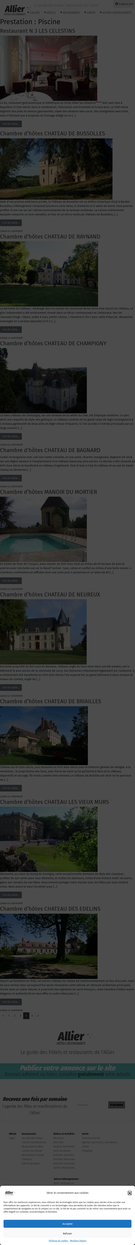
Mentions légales (78, 1241)
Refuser (67, 1233)
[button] (129, 1193)
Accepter (67, 1223)
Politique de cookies (58, 1241)
